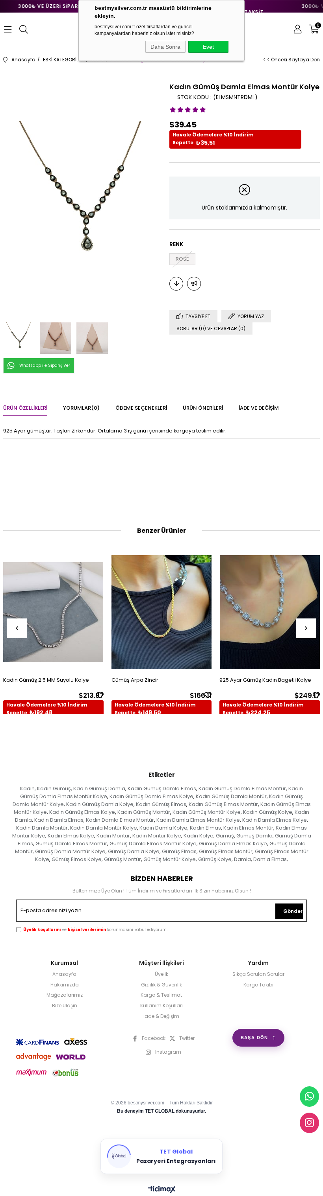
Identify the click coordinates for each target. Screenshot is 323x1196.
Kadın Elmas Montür (248, 828)
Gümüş (225, 835)
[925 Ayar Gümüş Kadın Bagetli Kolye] (269, 612)
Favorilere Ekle (100, 695)
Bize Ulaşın (64, 1006)
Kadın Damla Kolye (163, 828)
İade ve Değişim (259, 408)
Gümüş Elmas (179, 851)
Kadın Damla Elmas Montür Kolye (198, 820)
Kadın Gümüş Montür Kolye (207, 812)
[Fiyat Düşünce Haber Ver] (176, 284)
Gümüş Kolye (215, 859)
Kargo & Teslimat (161, 995)
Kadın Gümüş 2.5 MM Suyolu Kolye (46, 680)
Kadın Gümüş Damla (99, 788)
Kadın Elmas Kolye (71, 835)
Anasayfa (64, 974)
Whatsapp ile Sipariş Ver (44, 365)
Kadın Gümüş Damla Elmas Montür (242, 788)
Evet (208, 47)
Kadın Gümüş (54, 788)
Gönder (293, 911)
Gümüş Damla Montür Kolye (70, 851)
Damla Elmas (270, 859)
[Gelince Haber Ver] (194, 284)
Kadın (27, 788)
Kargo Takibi (258, 985)
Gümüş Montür (122, 859)
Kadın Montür (113, 835)
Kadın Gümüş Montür (143, 812)
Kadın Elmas (205, 828)
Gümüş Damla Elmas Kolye (233, 843)
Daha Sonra (165, 47)
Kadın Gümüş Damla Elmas (162, 788)
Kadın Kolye (198, 835)
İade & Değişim (161, 1016)
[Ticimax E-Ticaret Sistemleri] (162, 1190)
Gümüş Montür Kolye (169, 859)
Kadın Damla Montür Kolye (103, 828)
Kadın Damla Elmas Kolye (274, 820)
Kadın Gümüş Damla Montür (231, 796)
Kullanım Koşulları (161, 1006)
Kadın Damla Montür (42, 828)
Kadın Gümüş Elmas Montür (223, 804)
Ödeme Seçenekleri (141, 408)
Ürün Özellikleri (25, 408)
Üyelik (161, 974)
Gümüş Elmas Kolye (77, 859)
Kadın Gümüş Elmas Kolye (82, 812)
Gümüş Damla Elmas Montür (71, 843)
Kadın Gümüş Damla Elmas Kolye (151, 796)
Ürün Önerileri (203, 408)
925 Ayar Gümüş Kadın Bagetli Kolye (265, 680)
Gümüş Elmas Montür (225, 851)
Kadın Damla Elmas (59, 820)
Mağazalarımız (64, 995)
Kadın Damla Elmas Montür (120, 820)
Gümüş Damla (254, 835)
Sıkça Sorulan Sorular (258, 974)
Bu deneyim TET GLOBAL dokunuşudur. (161, 1111)
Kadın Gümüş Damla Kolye (100, 804)
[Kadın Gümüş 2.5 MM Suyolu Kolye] (53, 612)
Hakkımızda (64, 985)
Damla (242, 859)
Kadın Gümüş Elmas (161, 804)
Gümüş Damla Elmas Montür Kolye (153, 843)
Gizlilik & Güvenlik (161, 985)
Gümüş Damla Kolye (134, 851)
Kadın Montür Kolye (156, 835)
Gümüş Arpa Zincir (134, 680)
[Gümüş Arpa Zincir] (161, 612)
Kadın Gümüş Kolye (267, 812)
